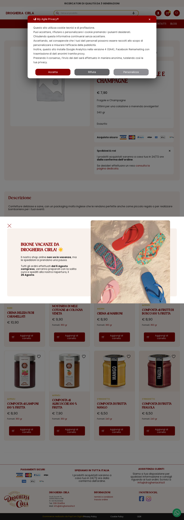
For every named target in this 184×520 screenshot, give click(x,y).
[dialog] (92, 47)
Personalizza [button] (131, 72)
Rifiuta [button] (92, 72)
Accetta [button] (53, 72)
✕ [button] (149, 19)
